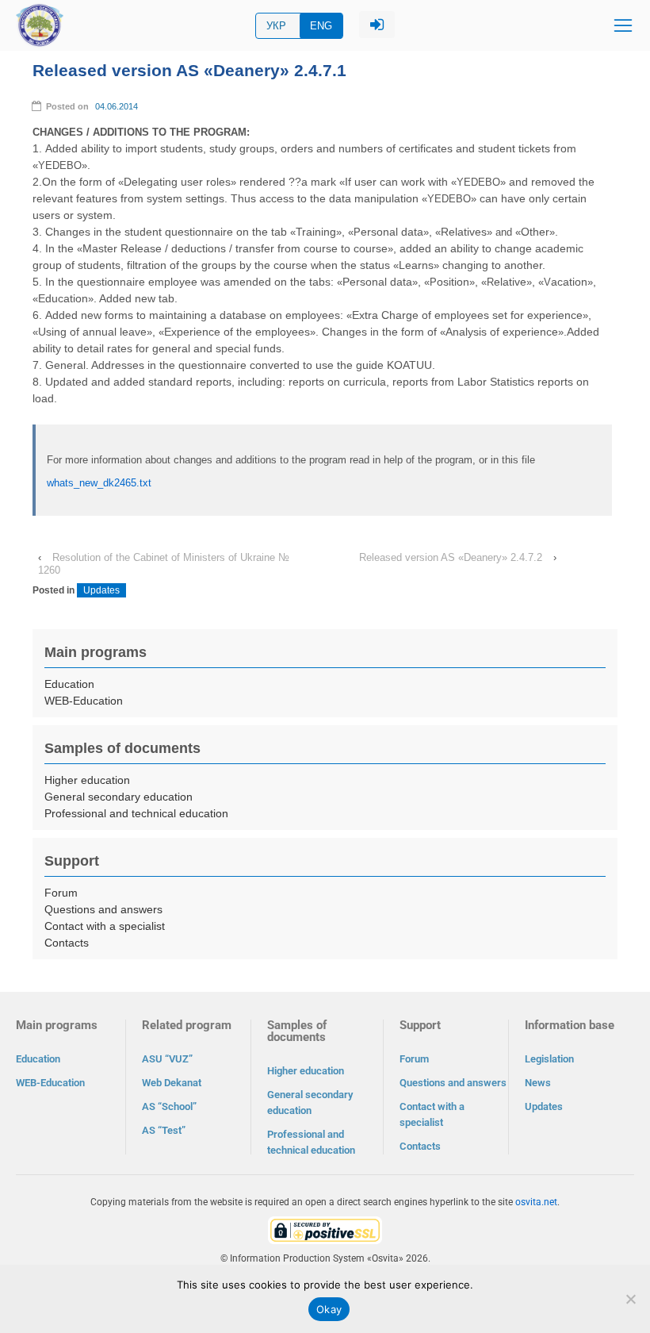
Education (69, 684)
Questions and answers (103, 909)
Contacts (66, 942)
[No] (630, 1299)
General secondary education (118, 796)
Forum (61, 892)
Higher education (87, 780)
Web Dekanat (171, 1083)
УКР (276, 26)
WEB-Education (83, 700)
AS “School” (169, 1106)
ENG (321, 26)
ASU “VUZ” (167, 1059)
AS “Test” (163, 1130)
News (538, 1083)
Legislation (549, 1059)
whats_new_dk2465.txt (99, 483)
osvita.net (536, 1202)
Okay (329, 1309)
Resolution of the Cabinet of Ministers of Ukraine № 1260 (163, 563)
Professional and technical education (136, 813)
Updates (101, 590)
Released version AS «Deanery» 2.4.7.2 (450, 557)
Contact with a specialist (104, 926)
